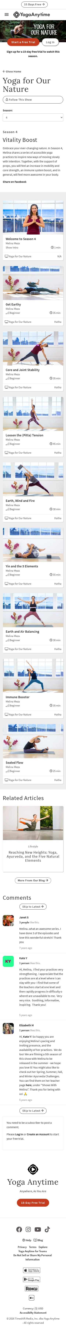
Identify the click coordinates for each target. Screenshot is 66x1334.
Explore (43, 1247)
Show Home (13, 71)
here (29, 1085)
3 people (24, 922)
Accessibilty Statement (33, 1312)
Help (28, 1240)
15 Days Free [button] (33, 4)
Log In (19, 1134)
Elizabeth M (26, 1025)
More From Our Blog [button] (32, 880)
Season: (8, 110)
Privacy (22, 1247)
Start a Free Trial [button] (23, 42)
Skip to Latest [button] (31, 906)
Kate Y (23, 958)
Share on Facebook (14, 181)
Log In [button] (50, 42)
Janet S (24, 917)
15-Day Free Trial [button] (33, 1202)
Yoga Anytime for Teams (33, 1251)
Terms (32, 1247)
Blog (40, 1240)
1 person (24, 963)
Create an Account (38, 1134)
